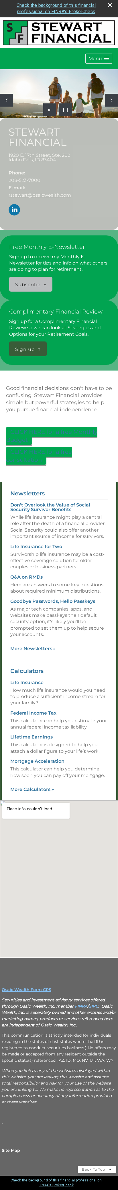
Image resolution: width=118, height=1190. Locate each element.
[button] (98, 59)
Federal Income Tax (33, 713)
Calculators (27, 671)
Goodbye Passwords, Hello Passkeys (52, 601)
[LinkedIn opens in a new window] (14, 210)
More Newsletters (33, 648)
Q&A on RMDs (26, 577)
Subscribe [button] (28, 284)
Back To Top (94, 1169)
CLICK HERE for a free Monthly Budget (51, 435)
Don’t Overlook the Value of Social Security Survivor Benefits (50, 507)
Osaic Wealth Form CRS (26, 989)
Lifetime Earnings (31, 737)
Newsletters (27, 493)
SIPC (93, 1006)
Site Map (11, 1150)
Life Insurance (27, 682)
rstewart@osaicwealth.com (40, 195)
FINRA (81, 1006)
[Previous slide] (6, 100)
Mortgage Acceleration (37, 761)
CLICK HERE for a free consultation (39, 455)
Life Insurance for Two (36, 546)
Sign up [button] (25, 349)
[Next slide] (111, 100)
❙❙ (65, 109)
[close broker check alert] (110, 5)
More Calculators (32, 789)
